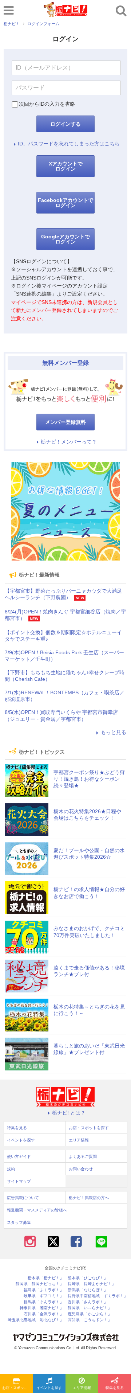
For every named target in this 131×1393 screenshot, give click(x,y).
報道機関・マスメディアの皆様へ (37, 1210)
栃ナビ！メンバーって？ (69, 442)
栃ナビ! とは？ (69, 1113)
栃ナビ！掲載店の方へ (89, 1197)
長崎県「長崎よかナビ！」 (92, 1284)
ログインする (65, 124)
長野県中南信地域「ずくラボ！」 (98, 1296)
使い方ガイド (19, 1156)
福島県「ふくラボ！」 (44, 1290)
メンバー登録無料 (65, 422)
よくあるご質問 (83, 1156)
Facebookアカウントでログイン (65, 202)
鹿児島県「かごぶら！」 (90, 1314)
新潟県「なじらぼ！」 (88, 1290)
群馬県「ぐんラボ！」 (44, 1302)
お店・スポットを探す (17, 1388)
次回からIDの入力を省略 (47, 104)
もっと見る (113, 732)
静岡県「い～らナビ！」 (90, 1308)
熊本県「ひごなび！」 (88, 1278)
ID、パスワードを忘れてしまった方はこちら (69, 144)
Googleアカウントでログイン (65, 239)
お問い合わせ (81, 1169)
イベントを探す (49, 1388)
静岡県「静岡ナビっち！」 (40, 1284)
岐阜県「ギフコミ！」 (44, 1296)
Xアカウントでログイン (66, 166)
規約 (11, 1169)
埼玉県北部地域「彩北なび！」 (36, 1320)
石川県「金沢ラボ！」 (44, 1314)
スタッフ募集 (19, 1222)
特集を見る (115, 1388)
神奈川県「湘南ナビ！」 (42, 1308)
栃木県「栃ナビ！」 (46, 1278)
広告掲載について (23, 1197)
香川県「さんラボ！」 (88, 1302)
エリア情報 (82, 1388)
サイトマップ (19, 1181)
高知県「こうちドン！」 (90, 1320)
